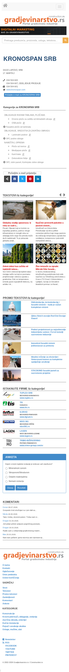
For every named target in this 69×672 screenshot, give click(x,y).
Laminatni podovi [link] (19, 135)
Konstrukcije (9, 613)
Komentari (11, 502)
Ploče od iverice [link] (19, 146)
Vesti (5, 588)
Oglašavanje (8, 571)
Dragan (6, 521)
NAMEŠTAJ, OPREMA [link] (14, 142)
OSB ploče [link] (16, 123)
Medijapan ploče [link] (19, 150)
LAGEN (23, 431)
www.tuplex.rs (26, 398)
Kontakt (6, 568)
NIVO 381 (24, 421)
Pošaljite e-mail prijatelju (22, 173)
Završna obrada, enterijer (15, 620)
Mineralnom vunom (17, 468)
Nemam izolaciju (16, 481)
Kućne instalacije (11, 623)
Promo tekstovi (10, 594)
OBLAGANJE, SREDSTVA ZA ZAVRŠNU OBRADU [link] (27, 131)
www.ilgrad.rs (26, 417)
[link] (34, 20)
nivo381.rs (25, 426)
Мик (5, 534)
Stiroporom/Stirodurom (19, 472)
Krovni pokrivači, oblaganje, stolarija (20, 617)
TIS (21, 402)
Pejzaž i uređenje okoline (14, 626)
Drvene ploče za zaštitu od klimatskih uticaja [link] (32, 119)
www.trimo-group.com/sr (31, 445)
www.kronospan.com (15, 90)
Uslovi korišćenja (11, 578)
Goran (5, 507)
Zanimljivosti (9, 597)
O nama (6, 565)
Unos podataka (10, 574)
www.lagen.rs (26, 436)
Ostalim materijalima (18, 477)
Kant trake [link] (16, 154)
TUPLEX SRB (26, 393)
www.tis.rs (25, 407)
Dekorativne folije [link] (20, 158)
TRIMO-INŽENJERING (30, 440)
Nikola (5, 514)
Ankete (6, 603)
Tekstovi (7, 591)
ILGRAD (23, 412)
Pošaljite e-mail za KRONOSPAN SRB (22, 95)
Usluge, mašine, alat (12, 629)
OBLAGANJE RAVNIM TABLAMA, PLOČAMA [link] (24, 115)
